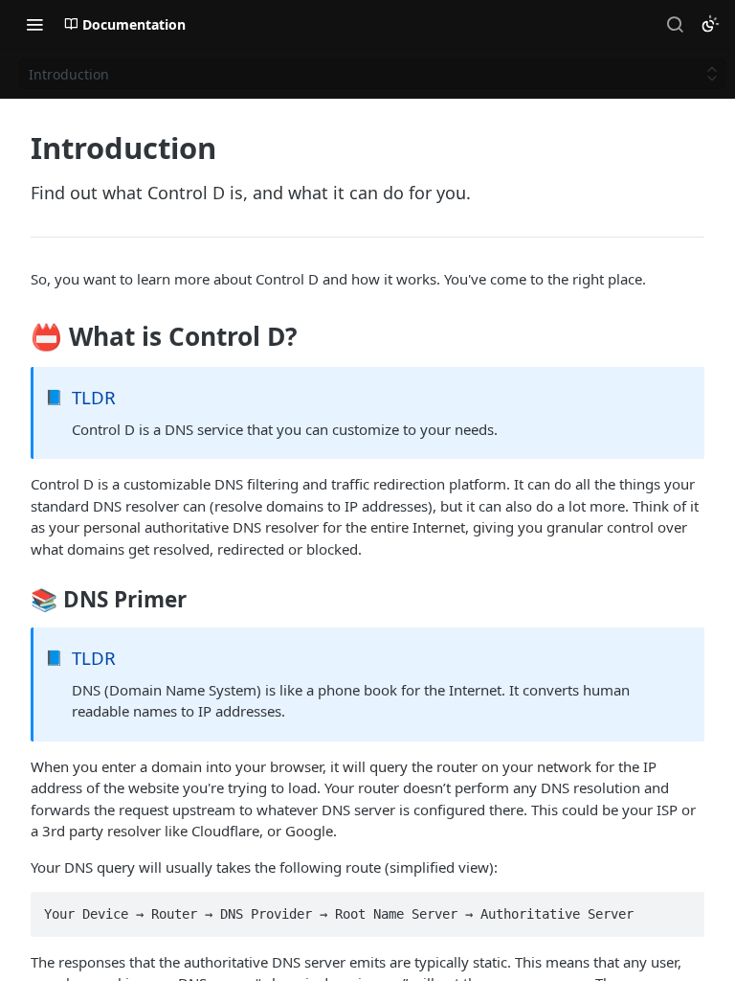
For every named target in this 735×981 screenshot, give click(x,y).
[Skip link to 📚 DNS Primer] (18, 600)
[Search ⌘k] (674, 24)
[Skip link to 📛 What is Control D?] (18, 337)
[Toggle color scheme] (710, 24)
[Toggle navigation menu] (34, 24)
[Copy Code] (681, 908)
